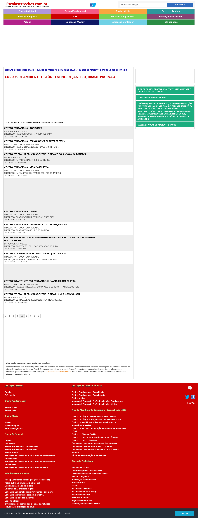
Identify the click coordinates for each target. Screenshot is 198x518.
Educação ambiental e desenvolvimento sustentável (29, 492)
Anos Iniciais (11, 407)
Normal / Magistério (14, 428)
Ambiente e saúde (80, 467)
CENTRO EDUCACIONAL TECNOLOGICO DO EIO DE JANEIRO (35, 224)
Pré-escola (10, 395)
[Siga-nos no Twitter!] (94, 5)
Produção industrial (81, 495)
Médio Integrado (12, 425)
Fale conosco (171, 22)
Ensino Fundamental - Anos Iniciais (21, 447)
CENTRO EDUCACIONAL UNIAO (20, 211)
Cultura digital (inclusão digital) (19, 489)
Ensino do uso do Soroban (84, 440)
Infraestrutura (78, 483)
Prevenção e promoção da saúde (20, 507)
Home (191, 403)
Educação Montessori (123, 22)
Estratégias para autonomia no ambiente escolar (94, 443)
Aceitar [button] (184, 513)
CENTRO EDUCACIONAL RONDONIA (23, 128)
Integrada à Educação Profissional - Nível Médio (94, 404)
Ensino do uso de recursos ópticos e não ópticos (95, 437)
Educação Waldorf (75, 22)
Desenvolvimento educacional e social (89, 474)
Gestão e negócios (80, 476)
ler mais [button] (67, 513)
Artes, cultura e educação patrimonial (22, 483)
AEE (75, 16)
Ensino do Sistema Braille (84, 434)
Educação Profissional (170, 16)
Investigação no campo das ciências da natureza (27, 504)
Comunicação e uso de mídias (19, 486)
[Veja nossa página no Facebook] (91, 5)
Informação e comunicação (84, 479)
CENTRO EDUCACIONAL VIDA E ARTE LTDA (26, 167)
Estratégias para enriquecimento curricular (92, 446)
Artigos (27, 22)
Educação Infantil (27, 11)
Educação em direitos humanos (19, 498)
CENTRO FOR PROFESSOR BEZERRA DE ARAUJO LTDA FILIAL (35, 253)
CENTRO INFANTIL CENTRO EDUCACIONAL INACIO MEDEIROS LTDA (40, 281)
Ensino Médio (123, 11)
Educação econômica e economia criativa (24, 495)
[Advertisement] (84, 45)
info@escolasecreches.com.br (58, 371)
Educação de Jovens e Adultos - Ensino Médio (26, 468)
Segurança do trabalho (82, 500)
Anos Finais (10, 410)
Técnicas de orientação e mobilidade (89, 455)
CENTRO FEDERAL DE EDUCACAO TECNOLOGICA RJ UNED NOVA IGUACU (42, 294)
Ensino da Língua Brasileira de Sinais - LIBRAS (94, 416)
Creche (8, 392)
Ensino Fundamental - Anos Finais (21, 450)
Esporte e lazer (12, 501)
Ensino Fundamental (75, 11)
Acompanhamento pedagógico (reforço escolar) (27, 480)
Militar (75, 485)
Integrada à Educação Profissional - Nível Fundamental (97, 401)
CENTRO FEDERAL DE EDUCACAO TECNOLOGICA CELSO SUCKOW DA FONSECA (45, 154)
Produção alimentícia (81, 488)
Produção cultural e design (84, 491)
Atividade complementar (122, 16)
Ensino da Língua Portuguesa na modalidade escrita (96, 419)
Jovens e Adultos (171, 11)
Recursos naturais (80, 497)
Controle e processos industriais (87, 470)
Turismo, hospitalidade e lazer (86, 504)
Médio (8, 422)
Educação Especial (27, 16)
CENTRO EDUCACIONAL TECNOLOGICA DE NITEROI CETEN (34, 141)
